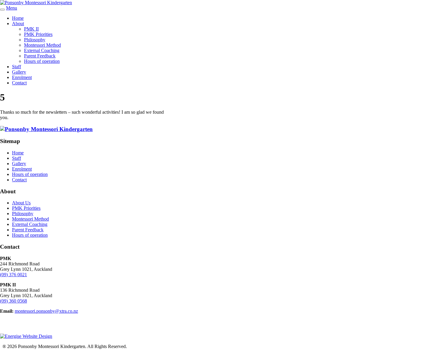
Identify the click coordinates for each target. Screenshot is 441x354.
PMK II (31, 28)
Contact (19, 82)
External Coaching (41, 50)
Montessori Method (42, 45)
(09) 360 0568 (13, 300)
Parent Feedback (40, 55)
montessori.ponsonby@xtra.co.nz (46, 311)
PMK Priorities (38, 34)
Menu (11, 7)
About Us (21, 202)
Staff (16, 66)
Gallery (19, 72)
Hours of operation (42, 61)
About (18, 23)
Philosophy (34, 39)
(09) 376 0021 (13, 274)
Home (18, 18)
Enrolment (22, 77)
